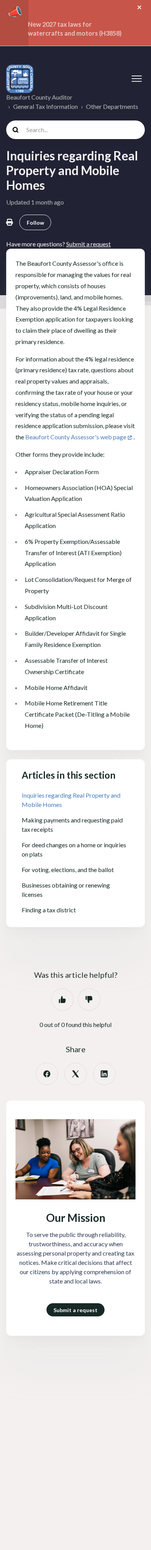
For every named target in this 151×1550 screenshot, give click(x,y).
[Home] (19, 79)
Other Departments (112, 106)
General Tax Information (45, 106)
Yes (62, 999)
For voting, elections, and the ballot (68, 869)
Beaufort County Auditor (39, 97)
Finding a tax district (49, 909)
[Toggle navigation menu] (137, 78)
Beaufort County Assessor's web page (75, 436)
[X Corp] (75, 1074)
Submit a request (75, 1310)
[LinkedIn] (104, 1074)
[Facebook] (47, 1074)
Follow (35, 222)
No (89, 999)
